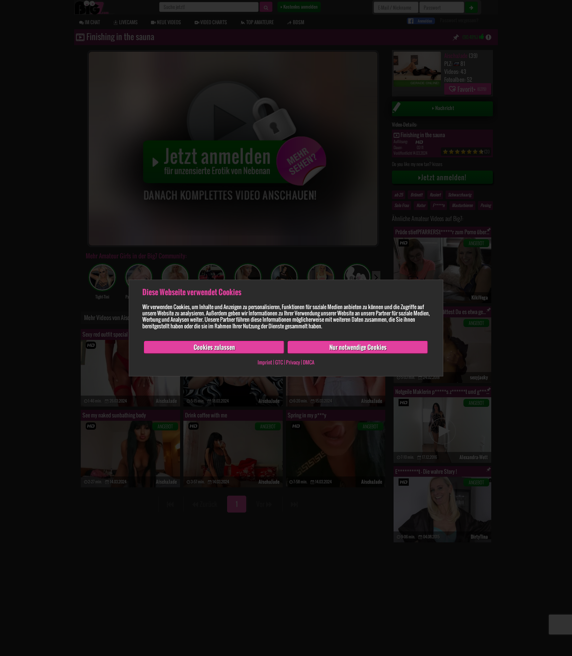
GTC (279, 362)
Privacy (293, 362)
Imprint (265, 362)
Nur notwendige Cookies (358, 347)
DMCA (308, 362)
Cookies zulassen (214, 347)
